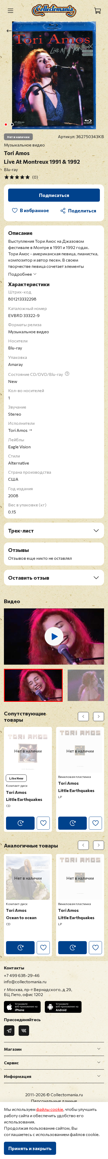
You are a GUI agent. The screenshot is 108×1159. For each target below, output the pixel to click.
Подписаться (54, 195)
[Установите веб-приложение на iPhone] (22, 1007)
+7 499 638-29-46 (22, 975)
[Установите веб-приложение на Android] (63, 1007)
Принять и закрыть (30, 1148)
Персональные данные (54, 1100)
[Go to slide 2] (12, 124)
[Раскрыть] (99, 1049)
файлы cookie (49, 1109)
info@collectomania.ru (25, 981)
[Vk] (24, 1030)
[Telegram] (9, 1030)
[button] (33, 685)
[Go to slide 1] (5, 124)
